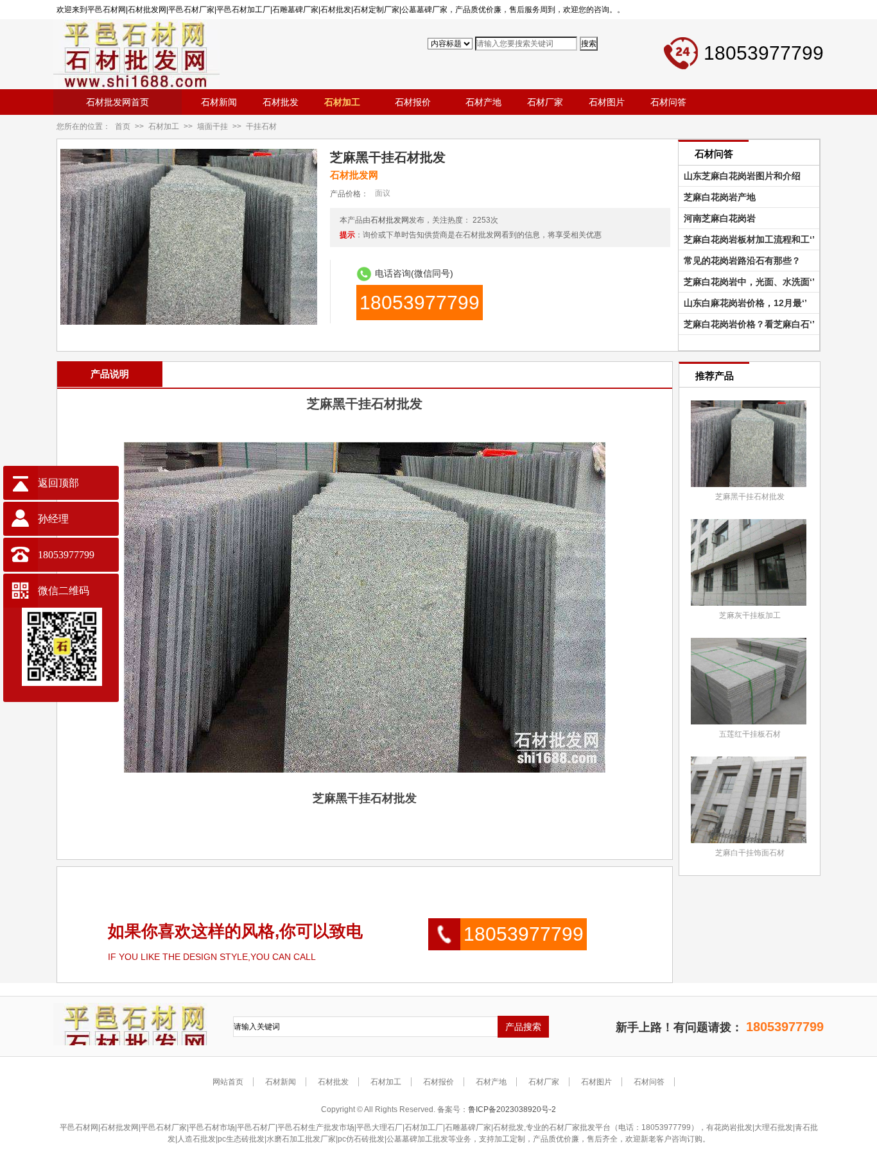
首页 (122, 126)
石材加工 (163, 126)
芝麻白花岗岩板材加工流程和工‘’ (747, 239)
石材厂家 (543, 1081)
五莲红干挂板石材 (750, 734)
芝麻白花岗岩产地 (717, 197)
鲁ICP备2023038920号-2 (512, 1109)
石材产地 (491, 1081)
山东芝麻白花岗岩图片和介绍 (740, 176)
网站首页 (228, 1081)
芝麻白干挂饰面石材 (750, 852)
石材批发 (333, 1081)
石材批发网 (389, 220)
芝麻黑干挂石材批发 (750, 496)
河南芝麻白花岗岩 (717, 218)
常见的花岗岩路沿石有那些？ (740, 260)
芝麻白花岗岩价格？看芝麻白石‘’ (747, 324)
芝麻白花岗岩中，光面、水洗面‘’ (747, 282)
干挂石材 (261, 126)
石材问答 (649, 1081)
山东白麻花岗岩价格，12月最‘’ (743, 303)
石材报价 (438, 1081)
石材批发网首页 (117, 102)
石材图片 (596, 1081)
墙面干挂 (212, 126)
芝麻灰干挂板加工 (750, 615)
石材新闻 (280, 1081)
